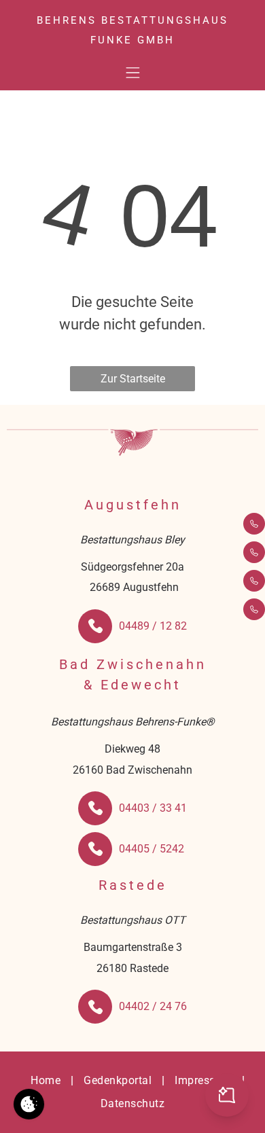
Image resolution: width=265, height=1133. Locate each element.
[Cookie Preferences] (29, 1104)
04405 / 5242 (151, 848)
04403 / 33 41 (153, 808)
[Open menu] (133, 72)
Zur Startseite (133, 378)
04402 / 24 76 (153, 1006)
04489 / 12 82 (153, 625)
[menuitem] (46, 1080)
